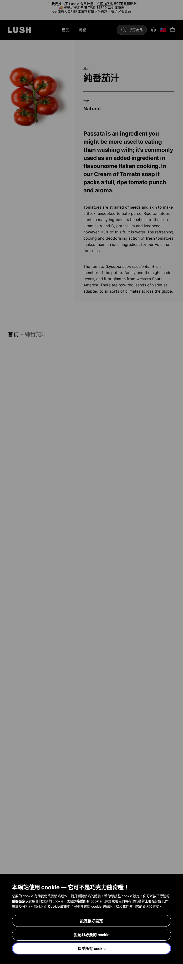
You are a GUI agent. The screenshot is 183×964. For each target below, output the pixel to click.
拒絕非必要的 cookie (91, 934)
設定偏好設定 (91, 920)
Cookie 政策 (57, 906)
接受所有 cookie (92, 948)
